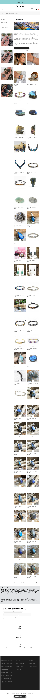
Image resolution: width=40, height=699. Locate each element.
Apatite (34, 589)
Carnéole (36, 590)
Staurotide (11, 599)
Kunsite (6, 594)
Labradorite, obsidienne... (31, 313)
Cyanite (11, 592)
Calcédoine (29, 590)
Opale (10, 597)
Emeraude (33, 592)
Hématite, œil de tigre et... (32, 172)
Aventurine (6, 590)
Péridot (13, 597)
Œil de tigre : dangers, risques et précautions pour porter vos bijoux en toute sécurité (17, 613)
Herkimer (25, 593)
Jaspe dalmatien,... (17, 102)
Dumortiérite (28, 592)
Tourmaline (10, 600)
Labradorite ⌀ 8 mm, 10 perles (32, 383)
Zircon (37, 600)
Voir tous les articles (14, 617)
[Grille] (15, 51)
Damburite (16, 592)
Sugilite (15, 599)
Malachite (32, 594)
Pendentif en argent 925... (31, 225)
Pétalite (16, 597)
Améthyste (23, 589)
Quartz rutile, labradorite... (19, 348)
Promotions (31, 660)
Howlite (29, 593)
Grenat (13, 593)
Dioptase (19, 592)
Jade (38, 593)
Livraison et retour (15, 693)
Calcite (33, 590)
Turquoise (18, 600)
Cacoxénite (24, 590)
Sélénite (34, 598)
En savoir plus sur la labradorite (22, 48)
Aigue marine (10, 589)
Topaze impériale (4, 600)
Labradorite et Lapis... (31, 67)
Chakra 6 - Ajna (18, 669)
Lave (16, 594)
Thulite (29, 599)
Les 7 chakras (18, 660)
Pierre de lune (28, 597)
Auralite (2, 590)
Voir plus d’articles (7, 617)
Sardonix (31, 598)
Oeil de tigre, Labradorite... (32, 277)
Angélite (30, 589)
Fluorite (7, 593)
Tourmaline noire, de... (18, 67)
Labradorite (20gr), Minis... (32, 84)
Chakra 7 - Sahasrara (19, 670)
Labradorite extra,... (17, 365)
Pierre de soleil (34, 597)
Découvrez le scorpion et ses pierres (25, 615)
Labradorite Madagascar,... (19, 137)
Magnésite (23, 594)
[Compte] (36, 9)
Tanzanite (22, 599)
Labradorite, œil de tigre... (18, 190)
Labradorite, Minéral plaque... (32, 137)
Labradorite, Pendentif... (18, 313)
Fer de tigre (3, 593)
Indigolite (32, 593)
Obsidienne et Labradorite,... (32, 330)
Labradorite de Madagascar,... (32, 102)
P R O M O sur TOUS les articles (20, 1)
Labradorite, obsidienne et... (19, 330)
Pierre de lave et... (17, 383)
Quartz (5, 598)
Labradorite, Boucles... (31, 260)
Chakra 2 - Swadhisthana (20, 663)
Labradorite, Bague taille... (32, 400)
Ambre (19, 589)
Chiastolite (16, 591)
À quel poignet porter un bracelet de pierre (10, 615)
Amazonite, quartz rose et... (19, 277)
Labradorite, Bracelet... (31, 295)
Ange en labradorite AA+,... (32, 190)
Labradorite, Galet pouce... (32, 207)
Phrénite (20, 597)
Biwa (13, 590)
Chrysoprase (25, 591)
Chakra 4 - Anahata (19, 666)
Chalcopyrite (7, 591)
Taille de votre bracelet (5, 25)
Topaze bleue (33, 599)
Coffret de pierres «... (18, 260)
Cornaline (35, 591)
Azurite (10, 590)
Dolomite (23, 592)
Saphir (28, 598)
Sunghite (18, 599)
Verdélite (29, 600)
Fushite (10, 593)
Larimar (13, 594)
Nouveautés (31, 662)
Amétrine (27, 589)
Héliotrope (17, 593)
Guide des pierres (4, 22)
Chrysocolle (20, 591)
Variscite (25, 600)
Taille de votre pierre (4, 24)
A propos (8, 693)
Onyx (7, 597)
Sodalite (7, 599)
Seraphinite (3, 599)
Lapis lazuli (9, 594)
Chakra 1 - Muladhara (19, 662)
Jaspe (3, 594)
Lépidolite (19, 594)
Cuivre (8, 592)
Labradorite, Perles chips (18, 225)
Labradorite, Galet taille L (31, 365)
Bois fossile (16, 590)
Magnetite (28, 594)
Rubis (25, 598)
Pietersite (23, 597)
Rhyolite (18, 598)
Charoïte (11, 591)
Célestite (2, 591)
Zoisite (3, 601)
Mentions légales (23, 693)
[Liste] (17, 51)
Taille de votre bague (4, 27)
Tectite (26, 599)
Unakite (22, 600)
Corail (32, 591)
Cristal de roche (4, 592)
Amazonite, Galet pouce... (18, 207)
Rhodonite (14, 598)
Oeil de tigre (4, 597)
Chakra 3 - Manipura (19, 665)
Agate (6, 589)
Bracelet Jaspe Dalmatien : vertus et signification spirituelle (13, 611)
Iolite (35, 593)
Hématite (21, 593)
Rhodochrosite (9, 598)
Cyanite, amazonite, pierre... (19, 295)
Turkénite (14, 600)
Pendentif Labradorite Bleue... (19, 242)
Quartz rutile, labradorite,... (32, 348)
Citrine (29, 591)
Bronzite (20, 590)
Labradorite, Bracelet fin (18, 400)
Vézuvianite (34, 600)
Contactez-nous (30, 693)
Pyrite (2, 598)
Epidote (36, 592)
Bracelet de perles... (30, 242)
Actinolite (2, 589)
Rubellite (21, 598)
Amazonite (15, 589)
